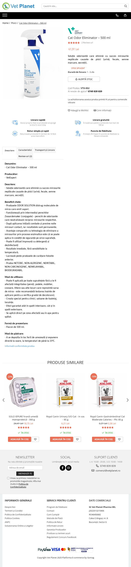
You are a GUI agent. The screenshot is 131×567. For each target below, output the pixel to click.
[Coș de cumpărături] (125, 15)
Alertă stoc (85, 79)
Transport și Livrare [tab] (45, 150)
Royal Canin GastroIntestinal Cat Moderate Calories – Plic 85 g (107, 418)
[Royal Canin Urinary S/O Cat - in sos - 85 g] (65, 391)
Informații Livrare (55, 525)
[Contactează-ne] (117, 15)
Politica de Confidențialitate (18, 514)
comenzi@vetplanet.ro (107, 470)
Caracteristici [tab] (25, 150)
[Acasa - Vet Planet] (18, 6)
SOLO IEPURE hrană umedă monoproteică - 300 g (23, 418)
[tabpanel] (32, 63)
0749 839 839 (108, 465)
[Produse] (5, 16)
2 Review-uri (87, 42)
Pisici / (15, 22)
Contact (50, 510)
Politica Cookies (12, 518)
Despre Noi (10, 507)
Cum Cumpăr (53, 514)
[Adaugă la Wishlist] (35, 439)
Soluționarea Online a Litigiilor (19, 525)
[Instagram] (68, 468)
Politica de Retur (54, 522)
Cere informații (103, 110)
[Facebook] (62, 468)
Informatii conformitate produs (20, 346)
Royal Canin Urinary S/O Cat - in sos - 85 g (65, 418)
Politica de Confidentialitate (19, 485)
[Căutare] (126, 6)
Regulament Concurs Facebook (61, 537)
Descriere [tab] (9, 150)
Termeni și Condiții (13, 510)
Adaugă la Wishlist (79, 110)
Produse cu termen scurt (58, 533)
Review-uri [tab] (25, 156)
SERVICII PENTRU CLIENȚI (61, 500)
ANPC (7, 522)
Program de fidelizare (57, 507)
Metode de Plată (54, 518)
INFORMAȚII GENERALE (18, 500)
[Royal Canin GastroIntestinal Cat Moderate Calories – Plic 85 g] (107, 391)
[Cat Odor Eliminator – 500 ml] (32, 63)
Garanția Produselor (56, 529)
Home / (6, 22)
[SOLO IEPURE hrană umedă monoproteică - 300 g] (23, 392)
